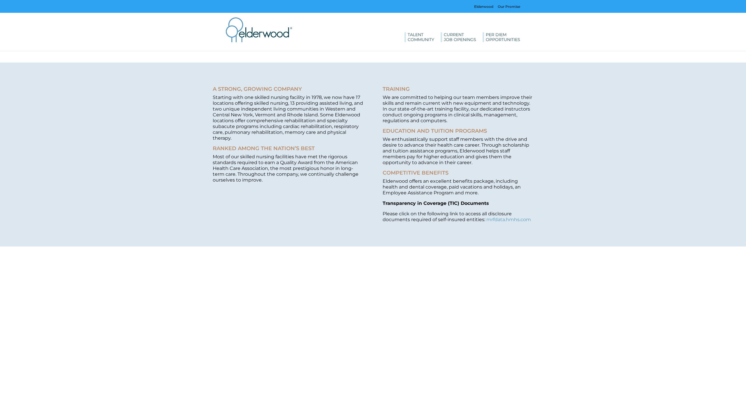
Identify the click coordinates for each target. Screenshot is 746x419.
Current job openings (460, 37)
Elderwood (483, 6)
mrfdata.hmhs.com (508, 219)
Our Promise (509, 6)
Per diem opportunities (503, 37)
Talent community (421, 37)
